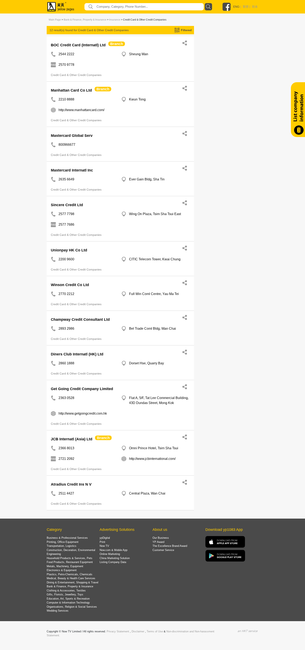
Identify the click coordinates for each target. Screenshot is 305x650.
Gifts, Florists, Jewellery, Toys (65, 594)
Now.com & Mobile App (113, 550)
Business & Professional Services (67, 537)
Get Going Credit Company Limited (82, 389)
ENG (236, 6)
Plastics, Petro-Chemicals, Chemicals (69, 574)
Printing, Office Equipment (62, 542)
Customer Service (163, 550)
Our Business (160, 537)
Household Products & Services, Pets (69, 558)
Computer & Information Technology (68, 602)
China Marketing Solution (115, 558)
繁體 (246, 6)
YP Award (158, 542)
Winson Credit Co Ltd (70, 285)
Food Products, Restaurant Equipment (70, 562)
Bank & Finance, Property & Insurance (85, 19)
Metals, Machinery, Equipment (65, 566)
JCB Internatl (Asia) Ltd (71, 439)
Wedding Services (57, 610)
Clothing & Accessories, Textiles (66, 590)
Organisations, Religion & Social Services (72, 606)
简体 (255, 6)
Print (102, 542)
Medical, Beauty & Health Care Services (71, 578)
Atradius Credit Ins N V (71, 484)
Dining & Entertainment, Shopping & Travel (72, 582)
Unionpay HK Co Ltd (69, 250)
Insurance (114, 19)
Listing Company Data (113, 562)
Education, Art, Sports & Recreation (68, 598)
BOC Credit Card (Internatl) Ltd (78, 45)
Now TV (104, 545)
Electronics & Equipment (62, 570)
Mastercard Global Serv (72, 135)
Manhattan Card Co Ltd (71, 90)
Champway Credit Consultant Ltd (80, 319)
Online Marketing (110, 554)
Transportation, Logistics (61, 545)
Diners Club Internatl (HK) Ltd (77, 354)
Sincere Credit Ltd (67, 205)
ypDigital (105, 537)
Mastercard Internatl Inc (72, 170)
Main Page (55, 19)
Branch (116, 44)
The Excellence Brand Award (169, 545)
